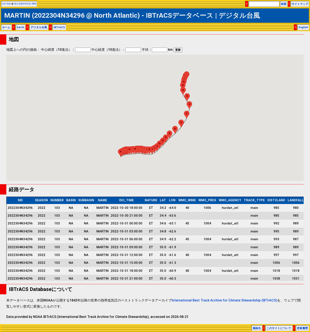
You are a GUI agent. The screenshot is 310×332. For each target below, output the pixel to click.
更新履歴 (302, 328)
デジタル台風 (39, 27)
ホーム (6, 27)
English (303, 27)
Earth (20, 27)
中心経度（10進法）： (108, 50)
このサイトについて (279, 328)
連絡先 (257, 328)
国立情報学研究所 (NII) (25, 3)
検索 (283, 3)
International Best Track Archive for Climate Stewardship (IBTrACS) (224, 300)
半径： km (157, 50)
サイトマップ (300, 3)
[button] (120, 153)
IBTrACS (59, 27)
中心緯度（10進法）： (58, 50)
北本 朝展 (6, 3)
